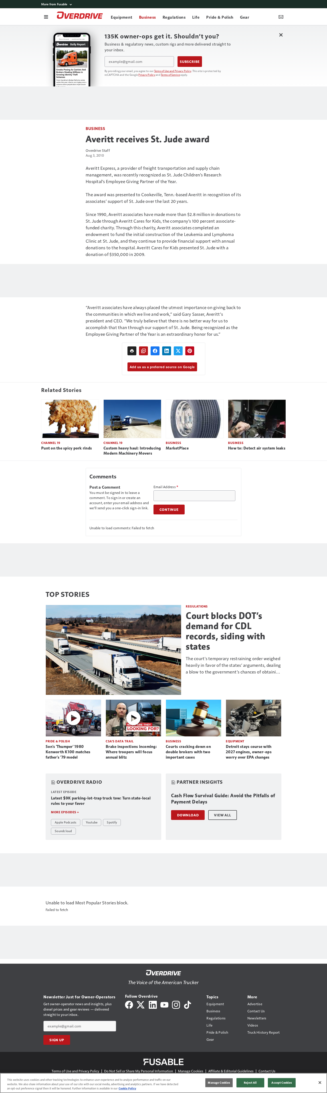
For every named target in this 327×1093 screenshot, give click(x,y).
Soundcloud (63, 831)
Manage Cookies (190, 1071)
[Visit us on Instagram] (176, 1004)
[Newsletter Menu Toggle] (281, 17)
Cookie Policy (127, 1088)
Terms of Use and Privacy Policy (172, 71)
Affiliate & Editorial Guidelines (231, 1071)
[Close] (320, 1082)
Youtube (92, 822)
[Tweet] (178, 350)
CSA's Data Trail (119, 741)
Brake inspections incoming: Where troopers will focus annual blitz (131, 752)
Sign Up (56, 1040)
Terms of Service (170, 74)
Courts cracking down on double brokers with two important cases (188, 752)
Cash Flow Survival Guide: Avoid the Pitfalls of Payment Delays (223, 799)
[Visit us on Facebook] (129, 1004)
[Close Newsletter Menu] (281, 35)
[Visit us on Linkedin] (153, 1004)
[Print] (131, 350)
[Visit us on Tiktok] (188, 1004)
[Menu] (46, 17)
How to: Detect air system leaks (256, 448)
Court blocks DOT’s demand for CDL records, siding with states (225, 631)
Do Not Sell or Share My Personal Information (138, 1071)
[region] (163, 1083)
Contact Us (266, 1071)
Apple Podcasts (66, 822)
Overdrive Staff (98, 150)
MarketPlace (177, 448)
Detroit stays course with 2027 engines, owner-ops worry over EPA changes (249, 752)
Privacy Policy (146, 74)
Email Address (165, 487)
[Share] (155, 350)
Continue (169, 509)
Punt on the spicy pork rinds (66, 448)
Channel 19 (50, 443)
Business (95, 128)
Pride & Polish (58, 741)
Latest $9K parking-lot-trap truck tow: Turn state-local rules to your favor (101, 801)
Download (188, 815)
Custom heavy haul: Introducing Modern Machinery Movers (132, 451)
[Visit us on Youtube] (164, 1004)
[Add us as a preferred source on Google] (143, 350)
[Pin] (189, 350)
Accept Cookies (281, 1082)
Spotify (112, 822)
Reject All (250, 1082)
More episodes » (65, 812)
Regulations (197, 606)
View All (222, 815)
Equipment (235, 741)
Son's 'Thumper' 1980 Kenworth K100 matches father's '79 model (68, 752)
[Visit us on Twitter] (141, 1004)
